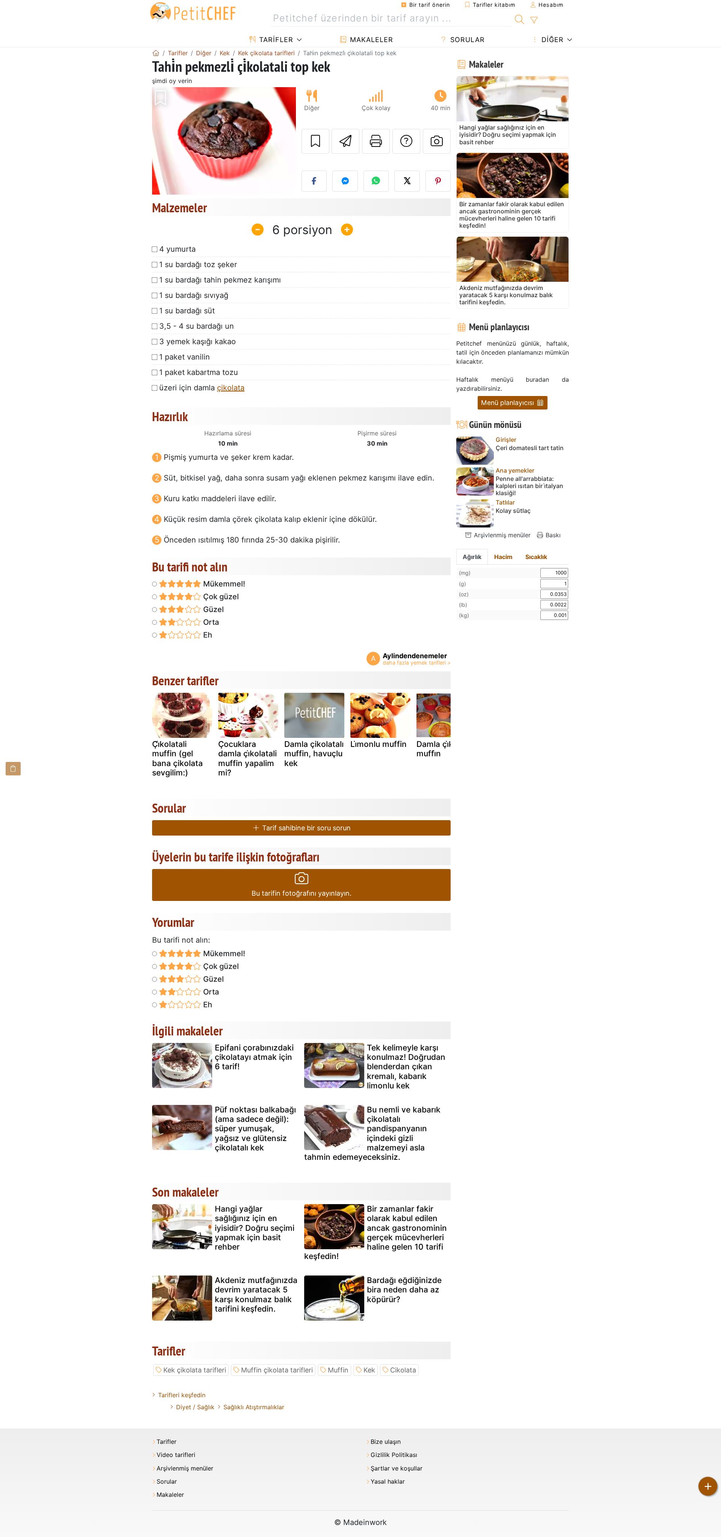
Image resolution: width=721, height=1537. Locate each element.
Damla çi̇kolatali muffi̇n (446, 748)
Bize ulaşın (386, 1441)
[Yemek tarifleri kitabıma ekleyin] (315, 141)
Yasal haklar (388, 1481)
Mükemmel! (223, 583)
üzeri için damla (201, 387)
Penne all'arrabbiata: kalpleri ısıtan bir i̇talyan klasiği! (529, 486)
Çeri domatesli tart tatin (530, 448)
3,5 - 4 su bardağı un (196, 326)
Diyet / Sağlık (195, 1407)
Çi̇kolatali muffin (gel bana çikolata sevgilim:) (177, 758)
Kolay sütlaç (513, 510)
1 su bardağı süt (187, 310)
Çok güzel (220, 596)
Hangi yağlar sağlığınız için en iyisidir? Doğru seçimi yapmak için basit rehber (254, 1227)
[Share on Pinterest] (438, 181)
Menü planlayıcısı (508, 403)
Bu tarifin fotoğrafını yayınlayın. (301, 893)
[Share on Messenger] (345, 181)
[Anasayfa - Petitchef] (156, 53)
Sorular (466, 40)
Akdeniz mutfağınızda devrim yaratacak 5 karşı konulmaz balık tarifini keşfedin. (256, 1294)
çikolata (230, 387)
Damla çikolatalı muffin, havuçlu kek (314, 753)
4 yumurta (177, 249)
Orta (210, 622)
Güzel (212, 609)
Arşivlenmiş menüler (501, 535)
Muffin (338, 1370)
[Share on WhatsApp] (376, 181)
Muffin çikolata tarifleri (277, 1370)
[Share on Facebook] (314, 181)
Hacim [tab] (503, 557)
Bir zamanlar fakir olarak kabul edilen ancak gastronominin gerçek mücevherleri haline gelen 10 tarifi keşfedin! (375, 1232)
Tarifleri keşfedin (181, 1395)
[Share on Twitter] (407, 181)
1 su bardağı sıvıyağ (193, 295)
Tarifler (275, 40)
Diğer (551, 40)
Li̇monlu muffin (378, 744)
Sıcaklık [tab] (536, 557)
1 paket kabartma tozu (198, 372)
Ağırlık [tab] (472, 557)
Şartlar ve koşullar (396, 1468)
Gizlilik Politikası (394, 1454)
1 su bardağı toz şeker (198, 264)
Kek (369, 1370)
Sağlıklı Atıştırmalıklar (253, 1407)
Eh (206, 634)
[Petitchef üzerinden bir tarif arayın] (519, 18)
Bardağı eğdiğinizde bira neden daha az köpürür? (404, 1290)
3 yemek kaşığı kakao (197, 341)
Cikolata (403, 1370)
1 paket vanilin (184, 356)
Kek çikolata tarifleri (194, 1370)
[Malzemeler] (13, 768)
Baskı (552, 535)
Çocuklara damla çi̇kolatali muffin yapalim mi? (247, 758)
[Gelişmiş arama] (534, 20)
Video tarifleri (176, 1454)
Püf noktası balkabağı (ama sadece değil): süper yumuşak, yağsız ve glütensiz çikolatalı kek (255, 1128)
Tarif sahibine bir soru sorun (305, 828)
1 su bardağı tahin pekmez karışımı (220, 279)
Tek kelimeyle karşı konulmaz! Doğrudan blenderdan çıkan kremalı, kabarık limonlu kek (406, 1066)
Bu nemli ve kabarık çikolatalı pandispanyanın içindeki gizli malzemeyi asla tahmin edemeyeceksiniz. (372, 1133)
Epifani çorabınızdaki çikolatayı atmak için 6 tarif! (254, 1057)
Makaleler (370, 40)
